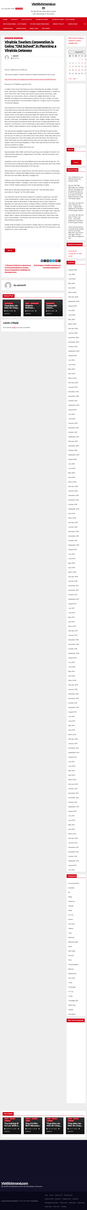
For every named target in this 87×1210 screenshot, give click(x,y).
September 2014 (73, 752)
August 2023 (72, 410)
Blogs (70, 897)
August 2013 (72, 811)
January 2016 (72, 689)
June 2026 (71, 279)
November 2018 (73, 536)
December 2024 (73, 337)
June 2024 (72, 364)
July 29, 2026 (52, 1128)
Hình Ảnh (71, 924)
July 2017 (71, 608)
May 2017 (71, 617)
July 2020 (71, 464)
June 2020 (71, 468)
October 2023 (72, 401)
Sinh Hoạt (71, 978)
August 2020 (72, 459)
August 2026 (72, 270)
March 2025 (72, 324)
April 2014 (71, 775)
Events (27, 303)
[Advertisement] (76, 115)
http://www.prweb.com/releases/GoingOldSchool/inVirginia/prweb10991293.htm (30, 79)
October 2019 (72, 504)
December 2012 (73, 847)
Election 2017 (27, 19)
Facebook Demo (42, 19)
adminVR (15, 56)
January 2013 (72, 843)
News (70, 946)
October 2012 (72, 856)
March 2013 (72, 834)
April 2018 (71, 567)
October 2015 (72, 703)
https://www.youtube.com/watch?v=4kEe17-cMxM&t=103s (76, 40)
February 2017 (73, 631)
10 (85, 63)
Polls (70, 960)
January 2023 (72, 423)
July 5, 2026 (73, 1128)
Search (70, 150)
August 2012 (72, 865)
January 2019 (72, 527)
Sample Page (72, 24)
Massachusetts (73, 942)
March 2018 (72, 572)
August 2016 (72, 658)
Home (5, 19)
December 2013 (73, 793)
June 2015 (71, 721)
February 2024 (73, 382)
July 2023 (71, 414)
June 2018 (71, 558)
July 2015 (71, 716)
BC (69, 892)
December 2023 (73, 391)
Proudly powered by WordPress (9, 1200)
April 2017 (71, 622)
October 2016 (72, 649)
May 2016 (71, 671)
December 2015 (73, 694)
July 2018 (71, 554)
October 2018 (72, 540)
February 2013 (73, 838)
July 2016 (71, 662)
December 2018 (73, 531)
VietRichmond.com (14, 1183)
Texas (70, 982)
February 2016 (73, 685)
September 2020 (73, 455)
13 (73, 66)
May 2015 (71, 725)
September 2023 (73, 405)
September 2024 (73, 351)
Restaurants (72, 973)
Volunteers (71, 1014)
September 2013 (73, 807)
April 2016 (71, 676)
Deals (70, 910)
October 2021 (72, 432)
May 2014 (71, 770)
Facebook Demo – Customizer (63, 19)
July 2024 (71, 360)
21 (76, 70)
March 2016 (72, 680)
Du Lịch (70, 915)
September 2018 (73, 545)
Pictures (71, 955)
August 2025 (72, 306)
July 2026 (71, 274)
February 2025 (73, 328)
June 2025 (71, 315)
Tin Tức (70, 991)
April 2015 (71, 730)
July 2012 (71, 870)
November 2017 (73, 590)
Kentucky (71, 937)
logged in (14, 327)
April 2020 (71, 477)
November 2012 (73, 852)
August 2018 (72, 549)
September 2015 (73, 707)
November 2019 (73, 500)
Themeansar (34, 1200)
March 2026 (72, 292)
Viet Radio (46, 28)
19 (70, 70)
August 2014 (72, 757)
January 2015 (72, 743)
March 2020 (72, 482)
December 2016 (73, 640)
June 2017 (71, 613)
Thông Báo (72, 987)
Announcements (73, 883)
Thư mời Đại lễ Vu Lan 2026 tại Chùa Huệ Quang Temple (75, 179)
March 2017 (72, 626)
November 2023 (73, 396)
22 (79, 70)
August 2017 (72, 604)
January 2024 (73, 387)
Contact (14, 19)
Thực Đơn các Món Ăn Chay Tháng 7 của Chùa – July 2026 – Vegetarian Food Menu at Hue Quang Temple (76, 218)
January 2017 (72, 635)
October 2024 (72, 346)
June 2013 (71, 820)
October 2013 (72, 802)
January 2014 (72, 789)
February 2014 (73, 784)
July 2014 (71, 761)
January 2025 (72, 333)
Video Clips (34, 28)
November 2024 (73, 342)
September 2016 (73, 653)
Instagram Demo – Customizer (14, 24)
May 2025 (71, 319)
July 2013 (71, 816)
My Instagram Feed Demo (39, 24)
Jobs (70, 933)
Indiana (70, 928)
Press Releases (9, 38)
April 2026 (71, 288)
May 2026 (71, 283)
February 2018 (73, 576)
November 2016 (73, 644)
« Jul (70, 79)
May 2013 (71, 825)
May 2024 (71, 369)
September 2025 (73, 301)
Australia (71, 888)
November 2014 (73, 748)
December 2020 (73, 446)
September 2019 (73, 509)
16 (82, 66)
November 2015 (73, 698)
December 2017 (73, 585)
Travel (70, 996)
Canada (70, 906)
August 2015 (72, 712)
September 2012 (73, 861)
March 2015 (72, 734)
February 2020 (73, 486)
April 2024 (71, 373)
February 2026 (73, 297)
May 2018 (71, 563)
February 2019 (73, 522)
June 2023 (71, 419)
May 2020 (71, 473)
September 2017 (73, 599)
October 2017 (72, 595)
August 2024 (72, 355)
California (71, 901)
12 (70, 66)
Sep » (75, 79)
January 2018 (72, 581)
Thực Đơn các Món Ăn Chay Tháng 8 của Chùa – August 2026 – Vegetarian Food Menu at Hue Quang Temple (76, 206)
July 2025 (71, 310)
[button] (85, 24)
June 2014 (71, 766)
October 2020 (72, 450)
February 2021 (73, 441)
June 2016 (71, 667)
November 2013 (73, 798)
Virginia (70, 1009)
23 (82, 70)
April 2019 (71, 513)
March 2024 (72, 378)
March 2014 (72, 779)
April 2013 (71, 829)
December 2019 (73, 495)
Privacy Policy (58, 24)
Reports (70, 969)
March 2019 (72, 518)
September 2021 (73, 437)
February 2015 (73, 739)
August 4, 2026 (32, 1128)
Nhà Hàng (71, 951)
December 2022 (73, 428)
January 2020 (73, 491)
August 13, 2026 (11, 1128)
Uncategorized (18, 38)
